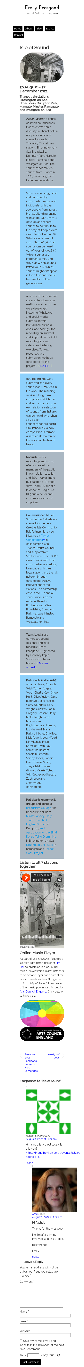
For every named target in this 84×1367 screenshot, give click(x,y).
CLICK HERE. (45, 365)
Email (24, 1321)
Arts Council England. (33, 991)
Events (50, 28)
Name (24, 1311)
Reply (29, 1162)
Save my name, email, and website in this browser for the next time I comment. (42, 1345)
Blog (39, 28)
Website (25, 1331)
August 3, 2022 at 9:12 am (47, 1217)
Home (17, 28)
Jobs (53, 1056)
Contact (18, 35)
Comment (27, 1281)
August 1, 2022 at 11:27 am (41, 1139)
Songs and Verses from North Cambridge (31, 1062)
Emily (35, 1213)
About (28, 28)
